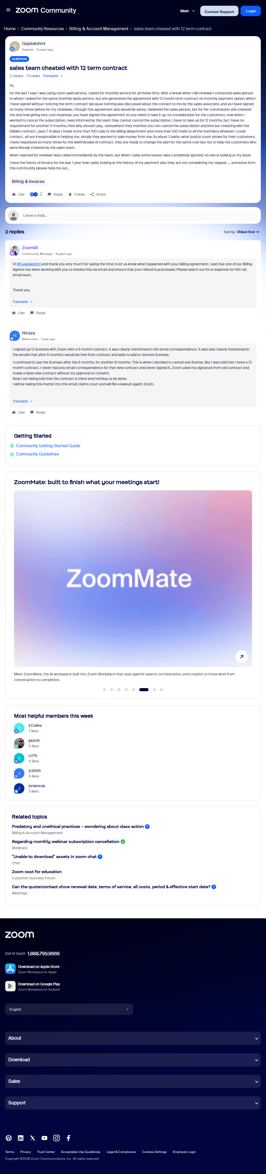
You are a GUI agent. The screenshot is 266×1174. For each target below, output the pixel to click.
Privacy (25, 1152)
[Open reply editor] (133, 215)
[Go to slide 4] (126, 689)
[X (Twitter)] (32, 1137)
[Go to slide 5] (133, 689)
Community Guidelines (37, 454)
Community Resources (42, 28)
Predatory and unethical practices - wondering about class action (78, 826)
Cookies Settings (154, 1152)
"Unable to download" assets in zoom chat (54, 856)
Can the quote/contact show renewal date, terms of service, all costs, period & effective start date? (111, 886)
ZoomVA (30, 247)
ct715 (33, 755)
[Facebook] (68, 1137)
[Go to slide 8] (161, 689)
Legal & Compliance (121, 1152)
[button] (8, 11)
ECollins (35, 725)
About (14, 1038)
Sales (14, 1081)
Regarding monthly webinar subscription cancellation (65, 841)
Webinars (20, 848)
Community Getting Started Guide (48, 446)
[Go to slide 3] (119, 689)
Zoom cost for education (37, 871)
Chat (16, 863)
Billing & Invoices (28, 181)
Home (10, 28)
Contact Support (219, 12)
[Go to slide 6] (140, 689)
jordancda (37, 785)
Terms (9, 1152)
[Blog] (8, 1137)
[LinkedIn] (20, 1137)
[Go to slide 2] (111, 689)
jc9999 (35, 770)
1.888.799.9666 (44, 954)
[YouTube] (44, 1137)
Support (17, 1103)
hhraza (28, 333)
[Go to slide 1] (104, 689)
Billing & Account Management (98, 28)
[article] (133, 281)
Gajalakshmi (33, 43)
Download (19, 1060)
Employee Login (184, 1152)
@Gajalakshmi (29, 264)
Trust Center (46, 1152)
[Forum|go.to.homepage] (46, 11)
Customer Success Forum (33, 878)
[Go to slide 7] (151, 689)
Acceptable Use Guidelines (80, 1152)
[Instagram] (56, 1137)
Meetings (19, 893)
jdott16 (34, 740)
